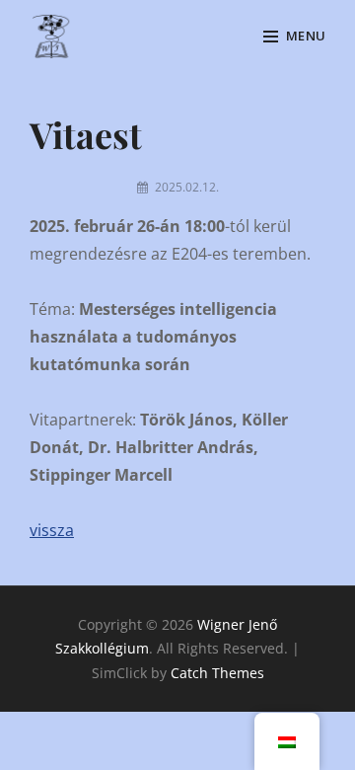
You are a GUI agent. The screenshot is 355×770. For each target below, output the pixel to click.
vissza (52, 530)
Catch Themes (217, 672)
